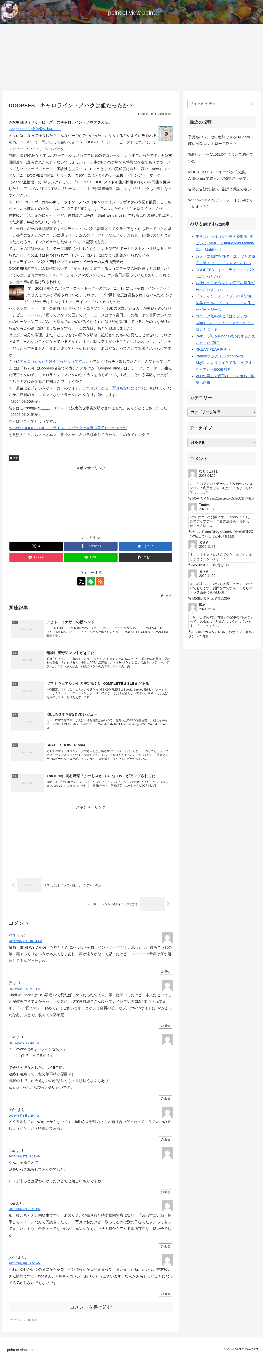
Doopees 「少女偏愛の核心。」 (35, 129)
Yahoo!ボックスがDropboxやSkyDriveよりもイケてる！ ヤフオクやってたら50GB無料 (226, 363)
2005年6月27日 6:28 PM (24, 1209)
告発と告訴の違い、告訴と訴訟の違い (219, 189)
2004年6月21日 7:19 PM (24, 988)
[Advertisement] (131, 57)
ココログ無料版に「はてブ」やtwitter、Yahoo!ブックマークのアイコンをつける (225, 323)
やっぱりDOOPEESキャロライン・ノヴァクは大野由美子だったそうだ (68, 428)
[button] (145, 557)
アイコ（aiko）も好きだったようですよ (53, 361)
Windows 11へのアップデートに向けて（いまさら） (220, 203)
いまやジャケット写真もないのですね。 (116, 388)
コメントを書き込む (91, 1307)
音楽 (15, 457)
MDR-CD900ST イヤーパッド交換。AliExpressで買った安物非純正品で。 (219, 175)
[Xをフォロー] (81, 581)
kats (12, 935)
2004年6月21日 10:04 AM (25, 941)
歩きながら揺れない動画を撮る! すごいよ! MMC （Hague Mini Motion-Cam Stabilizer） (225, 243)
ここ (45, 408)
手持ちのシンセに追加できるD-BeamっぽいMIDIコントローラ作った (221, 140)
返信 (167, 971)
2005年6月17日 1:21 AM (24, 1156)
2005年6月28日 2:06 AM (24, 1263)
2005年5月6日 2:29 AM (24, 1115)
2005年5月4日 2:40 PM (24, 1043)
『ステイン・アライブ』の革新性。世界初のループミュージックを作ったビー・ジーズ (225, 303)
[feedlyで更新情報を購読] (91, 581)
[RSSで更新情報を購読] (100, 581)
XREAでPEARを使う (213, 349)
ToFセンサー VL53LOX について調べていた (220, 157)
